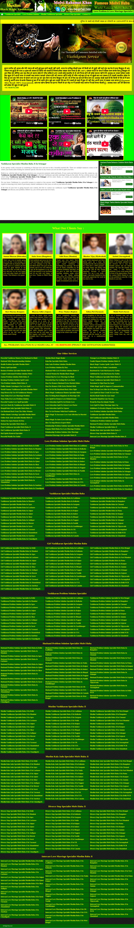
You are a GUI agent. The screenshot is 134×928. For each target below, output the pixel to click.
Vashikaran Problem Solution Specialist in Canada (63, 636)
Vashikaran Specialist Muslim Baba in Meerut (17, 523)
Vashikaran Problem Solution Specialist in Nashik (63, 623)
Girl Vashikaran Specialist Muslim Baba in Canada (63, 586)
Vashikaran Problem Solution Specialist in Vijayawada (109, 626)
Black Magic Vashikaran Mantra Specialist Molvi (62, 392)
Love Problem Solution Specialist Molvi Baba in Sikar (20, 464)
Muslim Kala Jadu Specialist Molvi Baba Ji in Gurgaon (65, 767)
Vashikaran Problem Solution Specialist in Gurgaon (63, 604)
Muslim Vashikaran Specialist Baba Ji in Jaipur (18, 724)
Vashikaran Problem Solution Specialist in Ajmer (18, 614)
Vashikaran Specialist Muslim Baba (102, 414)
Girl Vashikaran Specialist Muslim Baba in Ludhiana (64, 548)
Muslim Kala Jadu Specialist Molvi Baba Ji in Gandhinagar (66, 789)
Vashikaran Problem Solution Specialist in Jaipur (18, 610)
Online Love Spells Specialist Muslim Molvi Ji (116, 190)
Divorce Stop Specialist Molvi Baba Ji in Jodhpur (18, 833)
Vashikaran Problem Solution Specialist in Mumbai (19, 601)
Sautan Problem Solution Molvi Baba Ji (15, 377)
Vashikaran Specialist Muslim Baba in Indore (61, 514)
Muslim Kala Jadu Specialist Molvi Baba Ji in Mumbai (20, 764)
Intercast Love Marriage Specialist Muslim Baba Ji (108, 436)
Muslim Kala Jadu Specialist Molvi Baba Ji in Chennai (109, 767)
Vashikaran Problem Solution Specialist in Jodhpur (19, 620)
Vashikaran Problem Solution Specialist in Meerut (18, 623)
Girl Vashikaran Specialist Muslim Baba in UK (62, 579)
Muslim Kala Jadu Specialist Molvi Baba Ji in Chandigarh (21, 802)
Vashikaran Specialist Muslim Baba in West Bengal (108, 498)
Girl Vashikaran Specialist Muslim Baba (104, 418)
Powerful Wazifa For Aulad (10, 436)
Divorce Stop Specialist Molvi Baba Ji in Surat (17, 839)
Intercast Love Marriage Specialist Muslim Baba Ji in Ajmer (22, 880)
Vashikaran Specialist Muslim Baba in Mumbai (17, 501)
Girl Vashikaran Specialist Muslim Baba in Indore (63, 564)
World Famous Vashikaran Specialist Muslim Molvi (19, 389)
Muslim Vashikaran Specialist (51, 14)
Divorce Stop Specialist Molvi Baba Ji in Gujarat (107, 836)
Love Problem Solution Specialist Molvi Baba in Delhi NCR (111, 486)
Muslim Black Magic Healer (55, 358)
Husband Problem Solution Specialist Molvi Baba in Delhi (21, 648)
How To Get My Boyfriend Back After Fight (61, 389)
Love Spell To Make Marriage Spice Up (104, 405)
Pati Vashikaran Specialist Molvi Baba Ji (15, 430)
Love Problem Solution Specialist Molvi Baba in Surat (20, 474)
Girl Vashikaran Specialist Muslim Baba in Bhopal (63, 567)
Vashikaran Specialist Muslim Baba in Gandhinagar (64, 526)
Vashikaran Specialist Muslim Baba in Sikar (16, 517)
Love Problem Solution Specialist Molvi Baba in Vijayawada (111, 478)
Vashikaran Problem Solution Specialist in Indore (63, 614)
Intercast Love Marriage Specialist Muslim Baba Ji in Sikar (22, 883)
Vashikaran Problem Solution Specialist (104, 421)
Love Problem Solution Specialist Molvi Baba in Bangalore (111, 451)
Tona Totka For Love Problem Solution (15, 399)
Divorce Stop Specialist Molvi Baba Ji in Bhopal (62, 830)
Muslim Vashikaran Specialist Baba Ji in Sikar (17, 730)
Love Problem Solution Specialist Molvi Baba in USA (64, 482)
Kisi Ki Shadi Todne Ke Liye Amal (102, 396)
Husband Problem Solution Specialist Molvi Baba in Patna (111, 663)
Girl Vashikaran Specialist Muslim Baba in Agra (18, 554)
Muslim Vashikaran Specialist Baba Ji (103, 427)
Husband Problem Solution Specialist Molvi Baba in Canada (66, 693)
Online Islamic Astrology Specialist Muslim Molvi (18, 414)
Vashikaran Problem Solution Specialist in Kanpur (108, 614)
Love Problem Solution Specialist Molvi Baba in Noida (64, 455)
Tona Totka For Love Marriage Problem (15, 396)
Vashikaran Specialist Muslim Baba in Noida (61, 507)
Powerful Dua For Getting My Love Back (60, 380)
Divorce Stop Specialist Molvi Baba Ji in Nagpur (62, 833)
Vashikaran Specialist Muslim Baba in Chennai (107, 504)
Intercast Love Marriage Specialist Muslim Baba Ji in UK (65, 909)
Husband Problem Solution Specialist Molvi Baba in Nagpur (66, 675)
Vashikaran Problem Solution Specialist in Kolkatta (63, 601)
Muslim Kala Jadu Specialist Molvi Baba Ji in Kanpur (109, 777)
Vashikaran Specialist (13, 14)
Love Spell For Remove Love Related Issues (61, 399)
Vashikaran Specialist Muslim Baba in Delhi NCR (108, 533)
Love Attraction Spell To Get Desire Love (60, 402)
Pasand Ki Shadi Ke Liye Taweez (102, 399)
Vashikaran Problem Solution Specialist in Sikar (18, 617)
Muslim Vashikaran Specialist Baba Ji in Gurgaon (63, 717)
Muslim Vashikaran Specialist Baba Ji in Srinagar (108, 733)
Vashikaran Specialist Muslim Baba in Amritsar (18, 536)
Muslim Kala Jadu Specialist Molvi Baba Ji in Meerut (20, 786)
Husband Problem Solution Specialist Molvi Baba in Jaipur (22, 664)
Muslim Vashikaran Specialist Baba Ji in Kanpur (107, 727)
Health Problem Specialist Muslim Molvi (15, 364)
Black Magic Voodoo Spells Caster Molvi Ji (105, 364)
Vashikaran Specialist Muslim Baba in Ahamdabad (19, 533)
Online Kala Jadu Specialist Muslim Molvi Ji (16, 418)
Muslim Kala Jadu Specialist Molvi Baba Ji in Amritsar (20, 799)
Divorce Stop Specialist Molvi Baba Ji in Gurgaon (63, 817)
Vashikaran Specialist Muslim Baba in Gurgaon (62, 504)
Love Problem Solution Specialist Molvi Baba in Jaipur (20, 458)
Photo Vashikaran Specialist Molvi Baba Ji (105, 377)
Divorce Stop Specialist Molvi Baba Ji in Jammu (107, 830)
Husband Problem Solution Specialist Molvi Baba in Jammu (111, 669)
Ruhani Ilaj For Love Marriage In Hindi (59, 377)
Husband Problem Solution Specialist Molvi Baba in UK (65, 687)
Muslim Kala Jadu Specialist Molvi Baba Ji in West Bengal (111, 761)
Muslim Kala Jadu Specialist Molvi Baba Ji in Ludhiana (65, 761)
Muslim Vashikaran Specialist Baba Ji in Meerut (18, 736)
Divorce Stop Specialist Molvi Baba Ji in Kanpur (107, 827)
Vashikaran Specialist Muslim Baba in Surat (16, 526)
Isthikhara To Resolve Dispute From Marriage (106, 408)
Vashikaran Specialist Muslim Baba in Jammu (106, 517)
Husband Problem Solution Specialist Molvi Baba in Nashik (66, 679)
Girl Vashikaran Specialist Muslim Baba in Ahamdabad (20, 582)
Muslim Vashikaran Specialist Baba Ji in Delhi (17, 711)
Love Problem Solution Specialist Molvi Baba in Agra (20, 452)
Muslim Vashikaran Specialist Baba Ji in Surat (17, 739)
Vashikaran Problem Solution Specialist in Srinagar (108, 620)
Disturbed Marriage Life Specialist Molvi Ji (60, 435)
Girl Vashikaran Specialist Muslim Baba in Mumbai (19, 551)
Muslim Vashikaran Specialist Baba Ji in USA (61, 746)
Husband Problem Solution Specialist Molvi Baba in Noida (66, 663)
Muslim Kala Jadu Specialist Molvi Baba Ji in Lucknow (20, 770)
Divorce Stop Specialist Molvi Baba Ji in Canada (62, 849)
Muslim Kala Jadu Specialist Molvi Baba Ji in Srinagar (109, 783)
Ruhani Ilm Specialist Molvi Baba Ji (13, 424)
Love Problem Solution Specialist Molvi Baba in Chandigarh (22, 488)
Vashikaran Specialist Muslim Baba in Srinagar (107, 520)
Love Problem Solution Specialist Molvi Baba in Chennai (110, 454)
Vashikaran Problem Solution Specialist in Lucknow (19, 607)
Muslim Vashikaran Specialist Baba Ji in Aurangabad (109, 742)
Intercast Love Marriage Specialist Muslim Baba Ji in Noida (66, 876)
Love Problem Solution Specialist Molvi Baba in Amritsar (21, 485)
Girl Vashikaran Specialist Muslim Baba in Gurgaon (64, 554)
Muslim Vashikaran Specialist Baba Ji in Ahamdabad (20, 746)
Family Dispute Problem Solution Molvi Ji (105, 361)
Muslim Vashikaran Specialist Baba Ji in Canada (62, 749)
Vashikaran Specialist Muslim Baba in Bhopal (61, 517)
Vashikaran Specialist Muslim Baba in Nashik (61, 523)
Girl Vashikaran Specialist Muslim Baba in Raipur (63, 560)
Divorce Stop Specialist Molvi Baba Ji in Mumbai (18, 814)
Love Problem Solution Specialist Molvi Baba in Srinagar (110, 471)
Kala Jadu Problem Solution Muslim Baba (60, 364)
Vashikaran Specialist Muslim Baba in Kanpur (106, 514)
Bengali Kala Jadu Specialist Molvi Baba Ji (16, 408)
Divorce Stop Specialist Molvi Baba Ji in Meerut (18, 836)
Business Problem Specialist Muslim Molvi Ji (16, 370)
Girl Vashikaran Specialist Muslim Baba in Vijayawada (109, 576)
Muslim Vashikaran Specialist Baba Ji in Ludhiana (63, 711)
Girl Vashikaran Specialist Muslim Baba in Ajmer (18, 564)
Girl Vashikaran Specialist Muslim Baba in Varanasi (19, 579)
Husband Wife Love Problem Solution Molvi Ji (62, 370)
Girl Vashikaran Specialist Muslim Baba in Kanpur (108, 564)
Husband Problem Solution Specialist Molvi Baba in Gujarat (111, 677)
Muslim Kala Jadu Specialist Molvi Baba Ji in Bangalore (110, 764)
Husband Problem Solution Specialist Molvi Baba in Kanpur (111, 666)
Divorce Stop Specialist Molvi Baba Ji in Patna (106, 823)
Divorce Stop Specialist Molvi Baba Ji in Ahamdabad (20, 845)
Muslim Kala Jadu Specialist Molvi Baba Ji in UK (63, 792)
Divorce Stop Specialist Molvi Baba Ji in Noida (62, 820)
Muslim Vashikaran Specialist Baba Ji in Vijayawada (109, 739)
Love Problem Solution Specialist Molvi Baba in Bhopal (65, 464)
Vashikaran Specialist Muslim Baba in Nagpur (62, 520)
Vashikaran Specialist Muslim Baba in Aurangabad (108, 529)
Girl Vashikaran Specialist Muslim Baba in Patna (107, 560)
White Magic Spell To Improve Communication (107, 386)
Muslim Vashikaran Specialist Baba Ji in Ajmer (18, 727)
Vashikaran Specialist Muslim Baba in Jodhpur (18, 520)
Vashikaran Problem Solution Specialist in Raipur (63, 610)
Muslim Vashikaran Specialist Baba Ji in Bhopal (62, 730)
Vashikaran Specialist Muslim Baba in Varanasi (18, 529)
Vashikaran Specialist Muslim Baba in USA (61, 533)
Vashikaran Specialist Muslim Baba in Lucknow (18, 507)
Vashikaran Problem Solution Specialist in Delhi (18, 598)
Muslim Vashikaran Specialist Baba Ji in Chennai (107, 717)
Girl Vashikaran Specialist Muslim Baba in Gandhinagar (65, 576)
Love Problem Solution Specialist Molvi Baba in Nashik (65, 471)
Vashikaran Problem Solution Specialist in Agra (18, 604)
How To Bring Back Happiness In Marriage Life (62, 396)
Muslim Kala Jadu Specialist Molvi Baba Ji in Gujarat (109, 786)
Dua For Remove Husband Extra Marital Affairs (62, 383)
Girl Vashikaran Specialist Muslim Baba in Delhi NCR (109, 582)
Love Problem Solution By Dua (56, 367)
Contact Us (86, 14)
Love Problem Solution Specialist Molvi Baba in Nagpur (65, 468)
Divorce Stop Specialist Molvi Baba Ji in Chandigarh (19, 852)
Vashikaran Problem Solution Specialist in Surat (18, 626)
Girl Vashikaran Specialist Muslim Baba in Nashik (63, 573)
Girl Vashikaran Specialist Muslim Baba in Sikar (18, 567)
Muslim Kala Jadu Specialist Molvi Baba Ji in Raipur (64, 773)
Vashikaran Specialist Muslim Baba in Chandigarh (19, 539)
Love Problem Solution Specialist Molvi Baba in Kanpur (110, 465)
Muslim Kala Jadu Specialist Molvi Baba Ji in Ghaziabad (110, 799)
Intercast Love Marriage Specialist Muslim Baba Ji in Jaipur (22, 877)
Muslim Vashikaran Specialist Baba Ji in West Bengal (109, 711)
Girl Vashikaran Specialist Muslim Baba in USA (62, 582)
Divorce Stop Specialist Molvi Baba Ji (103, 433)
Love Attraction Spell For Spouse (57, 408)
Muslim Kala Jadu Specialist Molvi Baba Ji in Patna (108, 773)
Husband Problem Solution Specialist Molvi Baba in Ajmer (22, 667)
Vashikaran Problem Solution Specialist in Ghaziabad (109, 636)
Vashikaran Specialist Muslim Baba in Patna (106, 511)
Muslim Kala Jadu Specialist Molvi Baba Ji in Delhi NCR (110, 795)
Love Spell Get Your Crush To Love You (104, 392)
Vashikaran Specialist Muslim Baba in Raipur (61, 511)
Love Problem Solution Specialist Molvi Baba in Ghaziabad (111, 489)
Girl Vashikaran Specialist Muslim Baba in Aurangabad (110, 579)
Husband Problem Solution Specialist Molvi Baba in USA (65, 690)
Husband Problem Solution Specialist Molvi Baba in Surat (21, 682)
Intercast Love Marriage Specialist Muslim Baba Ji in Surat (22, 897)
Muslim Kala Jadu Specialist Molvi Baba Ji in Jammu (109, 780)
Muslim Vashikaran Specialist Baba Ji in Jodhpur (18, 733)
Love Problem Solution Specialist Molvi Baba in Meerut (20, 471)
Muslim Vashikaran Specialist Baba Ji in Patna (107, 724)
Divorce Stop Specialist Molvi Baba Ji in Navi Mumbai (109, 820)
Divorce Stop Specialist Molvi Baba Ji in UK (61, 842)
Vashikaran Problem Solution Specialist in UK (61, 629)
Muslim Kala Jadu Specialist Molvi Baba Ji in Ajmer (19, 777)
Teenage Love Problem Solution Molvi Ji (104, 358)
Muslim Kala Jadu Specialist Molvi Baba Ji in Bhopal (64, 780)
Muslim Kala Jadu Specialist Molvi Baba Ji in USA (63, 795)
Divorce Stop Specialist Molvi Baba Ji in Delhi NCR (108, 845)
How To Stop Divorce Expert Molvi (58, 423)
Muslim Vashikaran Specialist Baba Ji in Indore (62, 727)
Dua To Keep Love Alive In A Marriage (104, 389)
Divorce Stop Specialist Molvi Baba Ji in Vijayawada (109, 839)
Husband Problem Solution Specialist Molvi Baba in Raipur (66, 666)
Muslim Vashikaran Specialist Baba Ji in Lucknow (19, 720)
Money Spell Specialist (9, 367)
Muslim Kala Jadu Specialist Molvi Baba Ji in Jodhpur (20, 783)
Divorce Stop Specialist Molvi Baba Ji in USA (61, 845)
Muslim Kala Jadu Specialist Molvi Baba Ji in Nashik (64, 786)
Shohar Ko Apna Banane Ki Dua (12, 421)
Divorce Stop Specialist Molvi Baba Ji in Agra (17, 817)
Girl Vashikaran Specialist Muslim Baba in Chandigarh (20, 589)
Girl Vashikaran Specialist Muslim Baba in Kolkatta (63, 551)
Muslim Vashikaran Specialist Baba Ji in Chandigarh (20, 752)
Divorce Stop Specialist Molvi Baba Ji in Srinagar (107, 833)
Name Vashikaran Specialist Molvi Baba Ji (105, 380)
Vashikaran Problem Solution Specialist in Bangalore (109, 601)
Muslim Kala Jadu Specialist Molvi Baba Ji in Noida (64, 770)
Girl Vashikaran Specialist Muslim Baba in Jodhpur (19, 570)
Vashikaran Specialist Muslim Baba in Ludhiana (62, 498)
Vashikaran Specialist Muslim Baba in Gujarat (106, 523)
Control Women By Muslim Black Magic (59, 374)
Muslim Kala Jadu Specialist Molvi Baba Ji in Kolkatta (64, 764)
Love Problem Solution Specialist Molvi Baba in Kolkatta (65, 449)
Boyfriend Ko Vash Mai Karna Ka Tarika (105, 370)
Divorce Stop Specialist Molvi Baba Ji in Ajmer (17, 827)
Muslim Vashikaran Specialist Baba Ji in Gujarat (107, 736)
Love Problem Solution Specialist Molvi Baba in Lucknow (21, 455)
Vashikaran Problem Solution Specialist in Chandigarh (20, 639)
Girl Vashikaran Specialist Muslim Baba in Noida (63, 557)
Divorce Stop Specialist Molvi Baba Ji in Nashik (62, 836)
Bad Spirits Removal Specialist (11, 433)
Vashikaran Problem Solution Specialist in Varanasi (19, 629)
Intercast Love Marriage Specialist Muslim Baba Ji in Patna (111, 876)
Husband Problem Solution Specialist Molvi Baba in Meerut (22, 679)
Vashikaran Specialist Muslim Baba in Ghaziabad (107, 536)
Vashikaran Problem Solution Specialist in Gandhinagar (65, 626)
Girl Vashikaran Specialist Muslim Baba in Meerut (19, 573)
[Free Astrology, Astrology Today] (40, 6)
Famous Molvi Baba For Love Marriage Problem (62, 429)
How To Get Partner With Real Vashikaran (60, 411)
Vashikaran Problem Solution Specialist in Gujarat (108, 623)
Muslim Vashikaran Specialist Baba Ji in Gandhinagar (64, 739)
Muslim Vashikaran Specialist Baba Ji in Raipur (62, 724)
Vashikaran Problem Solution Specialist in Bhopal (63, 617)
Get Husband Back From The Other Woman (16, 411)
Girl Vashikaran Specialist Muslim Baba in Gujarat (108, 573)
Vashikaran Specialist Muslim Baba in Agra (16, 504)
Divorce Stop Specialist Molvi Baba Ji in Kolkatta (63, 814)
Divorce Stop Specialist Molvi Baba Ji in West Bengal (109, 811)
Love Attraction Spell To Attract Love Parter (61, 405)
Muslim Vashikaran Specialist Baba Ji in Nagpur (62, 733)
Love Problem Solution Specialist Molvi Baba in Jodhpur (21, 468)
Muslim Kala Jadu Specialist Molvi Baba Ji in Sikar (19, 780)
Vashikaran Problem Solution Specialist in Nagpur (63, 620)
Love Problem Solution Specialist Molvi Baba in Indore (65, 461)
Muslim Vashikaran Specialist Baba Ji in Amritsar (18, 749)
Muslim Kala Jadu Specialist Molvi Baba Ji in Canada (64, 799)
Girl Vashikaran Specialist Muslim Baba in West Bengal (110, 548)
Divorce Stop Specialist (72, 14)
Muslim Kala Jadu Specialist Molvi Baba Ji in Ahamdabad (21, 795)
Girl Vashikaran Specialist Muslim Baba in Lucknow (19, 557)
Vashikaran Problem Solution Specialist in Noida (62, 607)
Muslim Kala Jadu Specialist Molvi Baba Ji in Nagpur (64, 783)
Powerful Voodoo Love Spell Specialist (14, 402)
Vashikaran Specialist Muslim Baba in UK (60, 529)
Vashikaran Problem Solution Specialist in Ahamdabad (20, 632)
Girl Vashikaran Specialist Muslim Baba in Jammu (108, 567)
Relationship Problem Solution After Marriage (61, 432)
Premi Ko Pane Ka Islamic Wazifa (102, 402)
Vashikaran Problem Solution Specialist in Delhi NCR (109, 632)
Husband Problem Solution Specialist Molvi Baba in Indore (66, 669)
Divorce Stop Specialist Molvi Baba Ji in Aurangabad (109, 842)
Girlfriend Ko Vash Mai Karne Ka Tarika (105, 374)
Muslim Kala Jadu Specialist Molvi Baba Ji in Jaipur (19, 773)
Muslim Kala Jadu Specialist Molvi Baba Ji (105, 430)
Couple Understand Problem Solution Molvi (16, 374)
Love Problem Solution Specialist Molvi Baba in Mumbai (21, 449)
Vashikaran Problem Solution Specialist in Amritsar (19, 636)
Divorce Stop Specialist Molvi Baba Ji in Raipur (62, 823)
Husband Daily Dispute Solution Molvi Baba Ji (116, 177)
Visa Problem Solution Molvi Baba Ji (14, 383)
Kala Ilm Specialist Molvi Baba (56, 361)
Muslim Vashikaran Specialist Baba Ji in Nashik (62, 736)
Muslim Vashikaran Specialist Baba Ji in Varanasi (18, 742)
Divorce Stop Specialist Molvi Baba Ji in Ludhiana (63, 811)
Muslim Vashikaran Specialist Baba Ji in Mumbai (18, 714)
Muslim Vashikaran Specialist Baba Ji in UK (61, 742)
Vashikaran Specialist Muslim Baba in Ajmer (17, 514)
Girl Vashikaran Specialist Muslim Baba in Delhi (18, 548)
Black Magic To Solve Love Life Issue (58, 419)
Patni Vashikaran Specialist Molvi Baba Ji (16, 427)
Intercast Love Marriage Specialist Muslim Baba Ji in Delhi (22, 861)
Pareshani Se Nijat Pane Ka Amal (102, 383)
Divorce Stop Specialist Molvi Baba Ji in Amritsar (18, 849)
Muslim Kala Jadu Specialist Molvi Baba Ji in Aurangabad (111, 792)
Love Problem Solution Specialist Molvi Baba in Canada (65, 485)
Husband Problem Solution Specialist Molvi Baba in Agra (21, 656)
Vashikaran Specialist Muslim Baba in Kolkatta (62, 501)
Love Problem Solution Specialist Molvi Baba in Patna (109, 462)
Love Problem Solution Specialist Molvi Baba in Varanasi (21, 477)
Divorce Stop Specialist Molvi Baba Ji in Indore (62, 827)
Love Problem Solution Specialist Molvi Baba (106, 411)
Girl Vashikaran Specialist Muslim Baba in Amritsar (19, 586)
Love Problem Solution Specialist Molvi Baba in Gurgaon (65, 452)
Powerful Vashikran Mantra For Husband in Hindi (19, 358)
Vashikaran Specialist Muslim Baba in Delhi (16, 498)
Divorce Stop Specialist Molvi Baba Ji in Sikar (17, 830)
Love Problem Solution (31, 14)
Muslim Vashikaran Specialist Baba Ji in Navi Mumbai (109, 720)
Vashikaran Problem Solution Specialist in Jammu (108, 617)
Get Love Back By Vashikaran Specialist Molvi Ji (18, 405)
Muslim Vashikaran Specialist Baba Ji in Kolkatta (63, 714)
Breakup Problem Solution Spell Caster (15, 380)
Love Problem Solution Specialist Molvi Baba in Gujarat (110, 474)
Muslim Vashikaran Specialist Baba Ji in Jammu (107, 730)
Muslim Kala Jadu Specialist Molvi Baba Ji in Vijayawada (110, 789)
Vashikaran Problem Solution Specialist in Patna (107, 610)
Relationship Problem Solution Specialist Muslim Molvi (64, 426)
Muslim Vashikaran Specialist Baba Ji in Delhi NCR (108, 746)
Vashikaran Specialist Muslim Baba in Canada (62, 536)
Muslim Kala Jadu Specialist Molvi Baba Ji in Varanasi (20, 792)
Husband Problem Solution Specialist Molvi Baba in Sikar (21, 670)
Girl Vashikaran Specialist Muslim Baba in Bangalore (109, 551)
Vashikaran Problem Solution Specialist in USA (62, 632)
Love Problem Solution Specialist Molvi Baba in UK (63, 479)
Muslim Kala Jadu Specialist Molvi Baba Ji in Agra (19, 767)
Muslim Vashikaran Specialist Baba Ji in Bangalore (108, 714)
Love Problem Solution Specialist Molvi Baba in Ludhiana (66, 446)
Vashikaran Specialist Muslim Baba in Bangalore (107, 501)
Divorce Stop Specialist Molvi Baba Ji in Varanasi (18, 842)
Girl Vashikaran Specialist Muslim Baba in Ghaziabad (109, 586)
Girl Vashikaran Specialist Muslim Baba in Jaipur (18, 560)
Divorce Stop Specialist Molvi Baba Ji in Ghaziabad (108, 849)
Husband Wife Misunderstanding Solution (16, 361)
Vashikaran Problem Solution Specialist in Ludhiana (64, 598)
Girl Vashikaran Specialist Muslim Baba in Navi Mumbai (110, 557)
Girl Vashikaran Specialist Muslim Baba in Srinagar (108, 570)
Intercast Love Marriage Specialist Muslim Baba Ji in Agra (22, 869)
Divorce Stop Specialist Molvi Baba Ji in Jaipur (17, 823)
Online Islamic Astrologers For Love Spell (15, 386)
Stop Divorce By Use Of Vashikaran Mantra (16, 392)
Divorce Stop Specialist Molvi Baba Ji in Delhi (17, 811)
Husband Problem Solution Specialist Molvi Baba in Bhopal (66, 672)
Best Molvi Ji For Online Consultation (103, 367)
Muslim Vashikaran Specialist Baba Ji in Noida (62, 720)
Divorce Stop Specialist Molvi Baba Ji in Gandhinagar (64, 839)
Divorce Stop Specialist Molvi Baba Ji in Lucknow (19, 820)
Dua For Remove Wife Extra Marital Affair (60, 386)
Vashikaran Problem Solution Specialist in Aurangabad (109, 629)
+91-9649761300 (11, 87)
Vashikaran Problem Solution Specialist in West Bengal (109, 598)
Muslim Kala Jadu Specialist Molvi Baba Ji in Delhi (19, 761)
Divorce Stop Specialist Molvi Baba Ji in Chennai (107, 817)
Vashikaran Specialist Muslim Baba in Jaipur (17, 511)
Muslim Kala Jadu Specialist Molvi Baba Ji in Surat (19, 789)
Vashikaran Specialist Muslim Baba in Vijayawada (108, 526)
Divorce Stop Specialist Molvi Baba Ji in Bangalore (108, 814)
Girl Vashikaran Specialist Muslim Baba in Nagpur (63, 570)
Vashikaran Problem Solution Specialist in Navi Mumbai (110, 607)
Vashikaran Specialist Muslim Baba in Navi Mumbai (109, 507)
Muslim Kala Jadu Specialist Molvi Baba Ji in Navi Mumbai (111, 770)
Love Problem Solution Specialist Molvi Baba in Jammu (110, 468)
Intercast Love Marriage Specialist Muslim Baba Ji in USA (66, 912)
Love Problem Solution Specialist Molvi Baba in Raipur (65, 458)
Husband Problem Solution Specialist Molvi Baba (107, 424)
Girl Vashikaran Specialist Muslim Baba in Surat (18, 576)
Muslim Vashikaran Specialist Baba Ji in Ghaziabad (108, 749)
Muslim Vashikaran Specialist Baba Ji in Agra (17, 717)
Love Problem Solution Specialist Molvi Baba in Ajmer (20, 461)
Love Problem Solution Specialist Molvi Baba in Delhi (20, 446)
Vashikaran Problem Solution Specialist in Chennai (108, 604)
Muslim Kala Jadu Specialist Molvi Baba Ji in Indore (64, 777)
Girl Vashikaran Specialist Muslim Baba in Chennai (108, 554)
